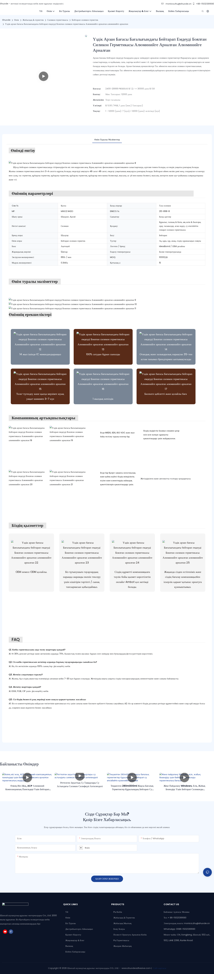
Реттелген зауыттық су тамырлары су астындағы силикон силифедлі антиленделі (80, 784)
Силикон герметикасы (57, 19)
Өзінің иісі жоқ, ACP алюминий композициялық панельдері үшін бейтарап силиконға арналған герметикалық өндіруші (27, 787)
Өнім (16, 19)
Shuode (6, 19)
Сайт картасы (159, 968)
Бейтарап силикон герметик (85, 19)
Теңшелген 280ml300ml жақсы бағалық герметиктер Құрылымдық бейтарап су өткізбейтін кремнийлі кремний (132, 787)
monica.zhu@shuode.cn (178, 3)
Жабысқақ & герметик (33, 19)
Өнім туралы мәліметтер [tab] (107, 139)
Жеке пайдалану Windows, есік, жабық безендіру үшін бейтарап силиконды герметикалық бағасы (184, 787)
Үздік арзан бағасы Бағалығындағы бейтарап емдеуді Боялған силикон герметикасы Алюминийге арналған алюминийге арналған (66, 23)
